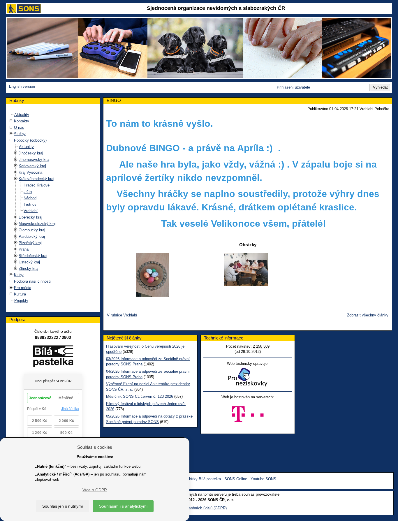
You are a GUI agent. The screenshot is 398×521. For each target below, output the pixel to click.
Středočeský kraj (33, 256)
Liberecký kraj (30, 217)
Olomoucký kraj (32, 230)
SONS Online (235, 479)
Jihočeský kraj (31, 153)
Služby (20, 134)
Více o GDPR (94, 489)
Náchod (30, 198)
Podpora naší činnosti (32, 281)
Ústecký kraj (29, 262)
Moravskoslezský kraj (37, 223)
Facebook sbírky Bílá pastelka (195, 479)
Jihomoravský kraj (34, 159)
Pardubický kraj (32, 236)
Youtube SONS (263, 479)
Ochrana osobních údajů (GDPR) (199, 508)
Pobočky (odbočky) (30, 140)
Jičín (28, 191)
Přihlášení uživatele (293, 87)
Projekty (21, 300)
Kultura (20, 294)
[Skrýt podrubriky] (11, 140)
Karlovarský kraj (32, 166)
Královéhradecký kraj (36, 179)
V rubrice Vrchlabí (122, 315)
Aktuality (21, 114)
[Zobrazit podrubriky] (11, 121)
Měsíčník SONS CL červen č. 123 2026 (139, 396)
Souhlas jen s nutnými (62, 506)
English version (22, 86)
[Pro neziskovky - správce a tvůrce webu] (248, 377)
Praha (24, 249)
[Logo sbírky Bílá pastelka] (53, 357)
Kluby (19, 275)
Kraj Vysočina (30, 172)
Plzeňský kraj (30, 243)
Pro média (22, 288)
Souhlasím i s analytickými (123, 506)
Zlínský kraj (28, 268)
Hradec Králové (37, 185)
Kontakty (21, 121)
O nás (19, 127)
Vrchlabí (31, 211)
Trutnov (30, 204)
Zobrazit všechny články (367, 315)
